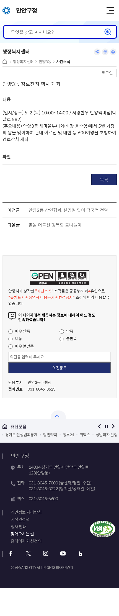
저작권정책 (20, 519)
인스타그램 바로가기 (46, 553)
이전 (99, 426)
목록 (104, 179)
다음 (113, 426)
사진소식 (63, 61)
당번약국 (50, 434)
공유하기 (97, 51)
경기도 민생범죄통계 (21, 434)
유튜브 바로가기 (63, 553)
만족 (69, 331)
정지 (106, 426)
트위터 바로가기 (28, 553)
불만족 (71, 338)
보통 (18, 338)
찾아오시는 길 (22, 534)
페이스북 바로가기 (11, 553)
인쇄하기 (113, 51)
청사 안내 (19, 526)
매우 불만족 (24, 346)
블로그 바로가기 (81, 553)
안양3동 (45, 61)
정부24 (68, 434)
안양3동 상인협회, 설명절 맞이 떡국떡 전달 (68, 210)
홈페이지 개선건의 (26, 541)
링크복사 (105, 51)
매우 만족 (22, 331)
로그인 (107, 73)
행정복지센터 (23, 61)
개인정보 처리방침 (26, 512)
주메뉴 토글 (110, 10)
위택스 (85, 434)
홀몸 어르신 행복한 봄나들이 (55, 224)
